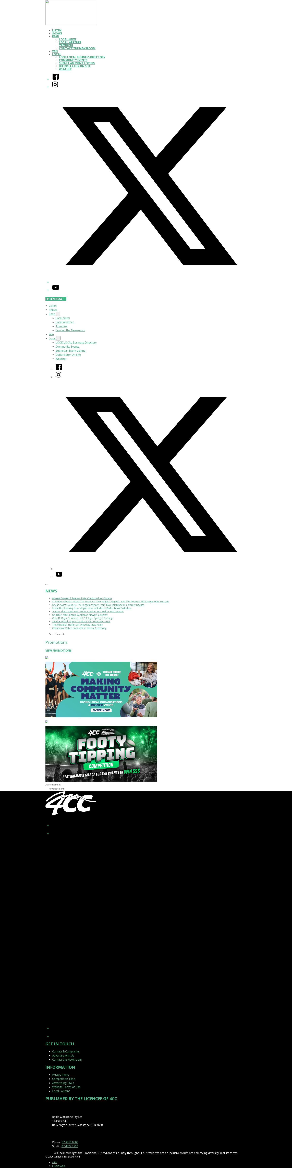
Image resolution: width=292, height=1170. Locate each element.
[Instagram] (55, 87)
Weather (65, 69)
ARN (54, 1162)
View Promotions (58, 650)
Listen (57, 30)
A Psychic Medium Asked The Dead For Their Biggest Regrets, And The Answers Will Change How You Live (110, 601)
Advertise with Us (63, 1055)
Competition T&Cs (63, 1079)
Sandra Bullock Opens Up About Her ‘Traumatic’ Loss (81, 621)
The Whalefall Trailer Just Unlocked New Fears (77, 624)
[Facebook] (55, 79)
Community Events (73, 60)
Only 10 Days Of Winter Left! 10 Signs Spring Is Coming (82, 618)
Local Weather (70, 42)
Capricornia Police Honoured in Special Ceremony (79, 628)
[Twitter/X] (149, 282)
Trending (66, 45)
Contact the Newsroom (77, 48)
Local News (67, 39)
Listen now (53, 299)
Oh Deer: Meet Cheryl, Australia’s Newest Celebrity (79, 614)
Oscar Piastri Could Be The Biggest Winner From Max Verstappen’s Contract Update (98, 604)
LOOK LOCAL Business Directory (82, 57)
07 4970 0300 (70, 1142)
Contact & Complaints (66, 1051)
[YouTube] (55, 290)
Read (55, 36)
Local (56, 54)
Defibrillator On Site (75, 66)
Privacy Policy (60, 1075)
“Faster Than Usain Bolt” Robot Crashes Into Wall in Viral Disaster (88, 611)
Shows (57, 33)
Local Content (61, 1091)
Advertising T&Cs (63, 1083)
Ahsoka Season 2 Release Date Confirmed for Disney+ (82, 598)
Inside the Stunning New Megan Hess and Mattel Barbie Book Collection (91, 608)
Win (55, 51)
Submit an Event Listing (77, 63)
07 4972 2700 (70, 1146)
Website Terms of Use (66, 1087)
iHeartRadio (58, 1165)
